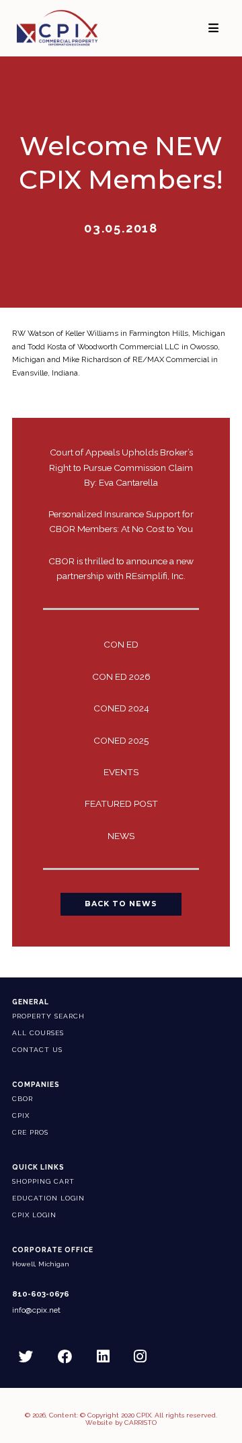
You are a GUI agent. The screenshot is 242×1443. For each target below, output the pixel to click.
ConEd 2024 (121, 708)
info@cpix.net (36, 1310)
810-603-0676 (40, 1294)
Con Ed (121, 644)
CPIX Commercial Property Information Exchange (68, 27)
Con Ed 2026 (121, 676)
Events (121, 772)
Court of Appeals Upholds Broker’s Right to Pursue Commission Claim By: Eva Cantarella (121, 467)
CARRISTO (140, 1422)
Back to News (121, 904)
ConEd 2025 (121, 740)
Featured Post (121, 803)
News (121, 835)
